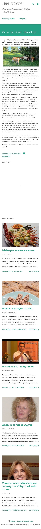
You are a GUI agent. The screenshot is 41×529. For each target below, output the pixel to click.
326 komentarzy (18, 387)
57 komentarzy (17, 271)
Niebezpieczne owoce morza (18, 250)
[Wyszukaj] (33, 3)
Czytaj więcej (34, 271)
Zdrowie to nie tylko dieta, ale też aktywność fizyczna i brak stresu (19, 486)
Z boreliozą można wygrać (17, 424)
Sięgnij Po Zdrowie (13, 4)
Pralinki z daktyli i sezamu (17, 308)
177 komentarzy (18, 446)
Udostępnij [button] (6, 156)
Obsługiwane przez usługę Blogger (21, 521)
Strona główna (8, 18)
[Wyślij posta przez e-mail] (24, 154)
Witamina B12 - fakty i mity (18, 366)
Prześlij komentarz (19, 329)
